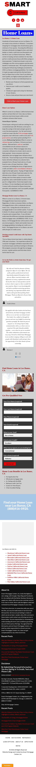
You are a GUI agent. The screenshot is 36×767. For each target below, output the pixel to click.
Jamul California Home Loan (17, 555)
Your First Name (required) (13, 401)
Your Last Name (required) (13, 409)
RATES (18, 746)
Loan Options (8, 742)
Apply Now (28, 742)
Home (7, 738)
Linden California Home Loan (17, 564)
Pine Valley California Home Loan (18, 582)
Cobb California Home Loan (16, 571)
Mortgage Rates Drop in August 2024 (13, 649)
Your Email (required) (11, 424)
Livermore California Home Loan (18, 562)
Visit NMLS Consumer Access (20, 675)
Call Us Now (20, 12)
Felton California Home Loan (17, 568)
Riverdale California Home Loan (18, 557)
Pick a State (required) (11, 455)
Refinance (26, 738)
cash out (20, 144)
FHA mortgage (23, 133)
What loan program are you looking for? (17, 448)
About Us (19, 742)
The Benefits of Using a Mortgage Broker (14, 645)
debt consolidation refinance (23, 168)
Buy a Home (16, 738)
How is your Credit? (10, 440)
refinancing (5, 142)
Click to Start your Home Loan (17, 101)
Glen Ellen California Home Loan (18, 560)
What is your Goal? (10, 432)
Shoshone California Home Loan (18, 553)
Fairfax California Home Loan (17, 566)
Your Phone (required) (11, 417)
